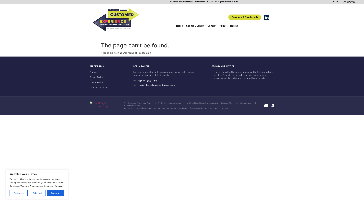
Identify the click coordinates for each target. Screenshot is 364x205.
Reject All (37, 193)
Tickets (234, 25)
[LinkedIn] (272, 105)
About (223, 25)
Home (179, 25)
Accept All (55, 193)
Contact (212, 25)
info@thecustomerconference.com (154, 85)
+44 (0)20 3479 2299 (145, 80)
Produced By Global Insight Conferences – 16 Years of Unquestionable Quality (203, 2)
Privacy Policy (96, 77)
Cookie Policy (96, 82)
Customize (19, 193)
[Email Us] (266, 105)
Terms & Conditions (99, 87)
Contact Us (95, 72)
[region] (37, 184)
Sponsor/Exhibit (195, 25)
